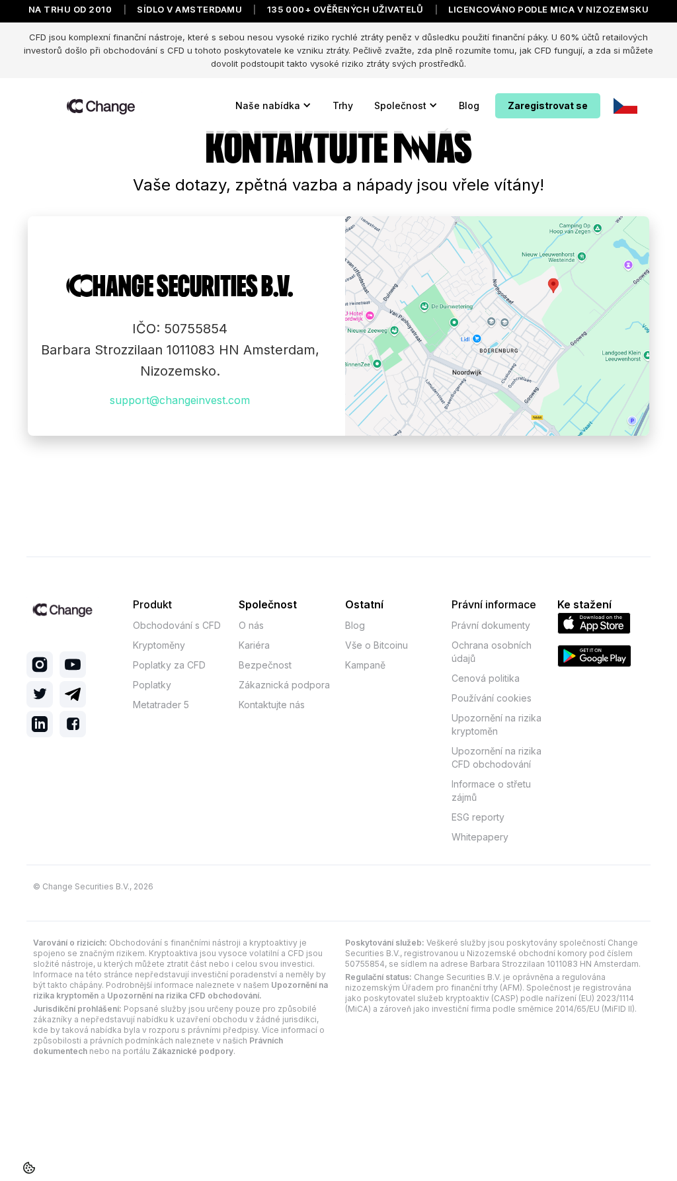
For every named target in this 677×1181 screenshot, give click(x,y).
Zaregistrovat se (548, 105)
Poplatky (152, 684)
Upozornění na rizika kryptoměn (496, 724)
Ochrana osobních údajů (492, 651)
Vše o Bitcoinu (376, 645)
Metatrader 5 (161, 704)
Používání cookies (492, 698)
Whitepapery (480, 836)
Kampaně (365, 665)
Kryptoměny (159, 645)
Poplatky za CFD (169, 665)
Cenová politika (486, 678)
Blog (469, 105)
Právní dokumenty (491, 625)
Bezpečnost (265, 665)
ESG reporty (478, 817)
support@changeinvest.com (180, 400)
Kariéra (254, 645)
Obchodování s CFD (177, 625)
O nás (251, 625)
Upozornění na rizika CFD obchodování (496, 757)
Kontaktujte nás (272, 704)
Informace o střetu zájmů (491, 790)
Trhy (343, 105)
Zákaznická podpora (284, 684)
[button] (273, 106)
